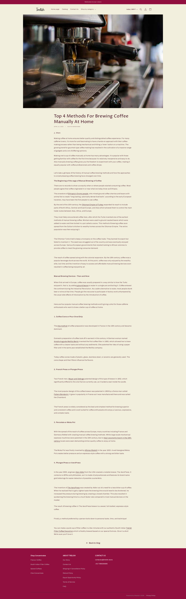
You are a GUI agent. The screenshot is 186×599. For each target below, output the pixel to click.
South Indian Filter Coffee (40, 564)
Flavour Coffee (36, 560)
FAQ (64, 586)
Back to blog (94, 543)
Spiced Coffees (36, 569)
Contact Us (67, 564)
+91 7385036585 (101, 564)
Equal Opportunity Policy (72, 577)
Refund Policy (68, 573)
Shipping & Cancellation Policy (74, 569)
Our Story (66, 560)
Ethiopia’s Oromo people (78, 194)
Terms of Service (69, 582)
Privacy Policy (150, 595)
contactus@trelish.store (104, 560)
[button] (88, 9)
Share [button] (58, 133)
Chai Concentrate (37, 573)
